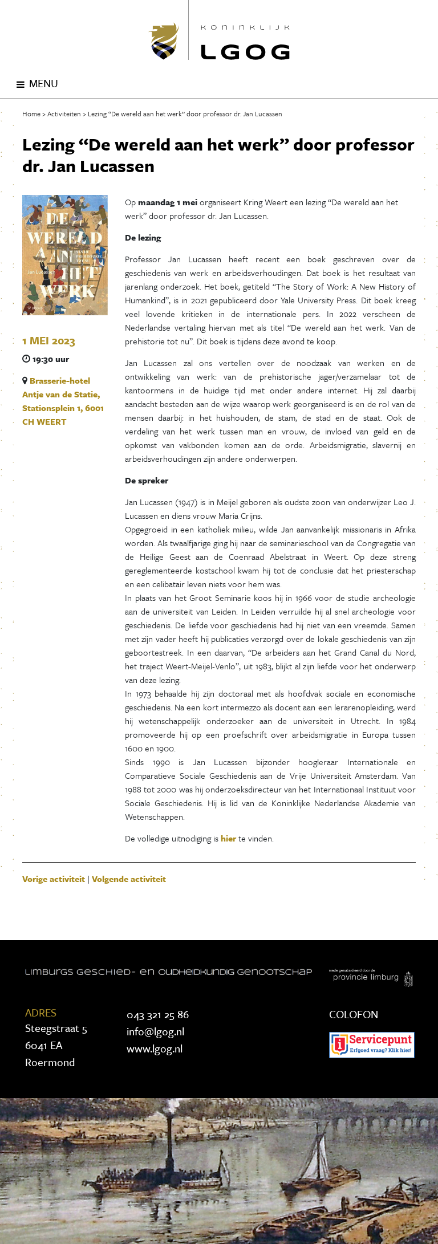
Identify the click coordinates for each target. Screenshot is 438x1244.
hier (228, 838)
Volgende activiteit (129, 878)
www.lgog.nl (154, 1048)
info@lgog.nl (155, 1031)
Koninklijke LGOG (219, 30)
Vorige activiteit (53, 878)
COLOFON (353, 1014)
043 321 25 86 (158, 1014)
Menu (43, 83)
